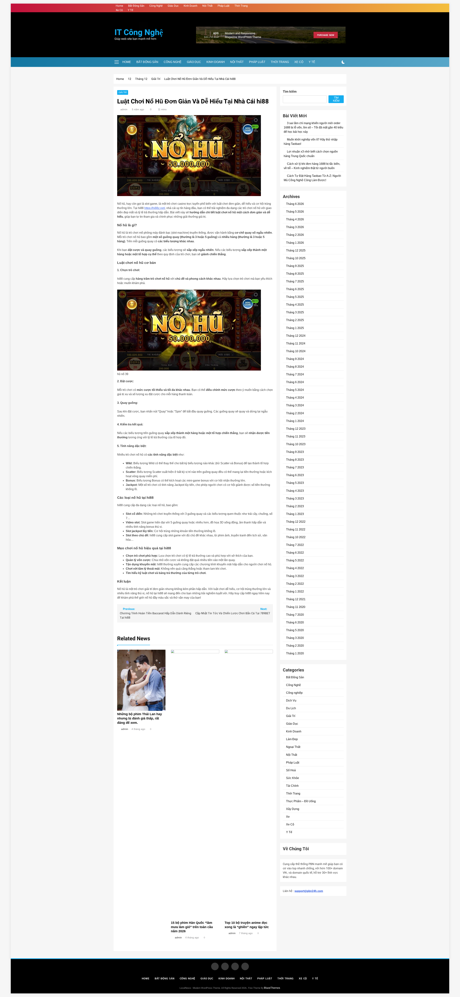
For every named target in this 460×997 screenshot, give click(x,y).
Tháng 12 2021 (295, 599)
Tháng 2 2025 (295, 320)
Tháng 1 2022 (295, 591)
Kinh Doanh (190, 6)
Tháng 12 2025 (295, 250)
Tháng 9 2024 (295, 358)
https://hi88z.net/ (154, 208)
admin (123, 109)
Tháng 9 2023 (295, 451)
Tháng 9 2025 (295, 265)
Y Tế (130, 10)
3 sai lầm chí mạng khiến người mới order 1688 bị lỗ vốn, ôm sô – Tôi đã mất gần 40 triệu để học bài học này (313, 127)
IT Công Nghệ (138, 32)
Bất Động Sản (136, 6)
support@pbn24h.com (309, 891)
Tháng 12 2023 (295, 428)
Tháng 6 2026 (295, 203)
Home (119, 6)
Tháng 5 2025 (295, 296)
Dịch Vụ (291, 700)
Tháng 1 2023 (295, 513)
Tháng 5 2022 (295, 560)
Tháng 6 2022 (295, 552)
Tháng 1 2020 (295, 653)
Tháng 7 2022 (295, 544)
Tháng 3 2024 (295, 405)
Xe (288, 816)
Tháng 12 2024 (295, 335)
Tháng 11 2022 (295, 529)
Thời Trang (241, 6)
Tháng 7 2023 (295, 467)
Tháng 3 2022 (295, 576)
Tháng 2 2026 (295, 234)
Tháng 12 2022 (295, 521)
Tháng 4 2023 (295, 490)
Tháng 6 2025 (295, 289)
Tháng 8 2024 (295, 366)
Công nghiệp (294, 692)
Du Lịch (291, 708)
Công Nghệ (156, 6)
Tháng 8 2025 (295, 273)
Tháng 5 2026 (295, 211)
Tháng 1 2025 (295, 328)
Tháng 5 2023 (295, 482)
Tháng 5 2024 (295, 389)
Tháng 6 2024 (295, 382)
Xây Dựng (292, 808)
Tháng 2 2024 (295, 413)
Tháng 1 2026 (295, 242)
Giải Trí (123, 92)
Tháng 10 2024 (295, 351)
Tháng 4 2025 (295, 304)
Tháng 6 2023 (295, 475)
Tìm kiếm (290, 91)
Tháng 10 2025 (295, 258)
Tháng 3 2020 (295, 637)
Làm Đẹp (292, 739)
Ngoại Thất (293, 746)
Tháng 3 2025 (295, 312)
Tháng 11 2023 (295, 436)
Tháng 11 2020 (295, 606)
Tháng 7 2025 (295, 281)
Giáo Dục (173, 6)
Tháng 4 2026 (295, 219)
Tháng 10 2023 (295, 444)
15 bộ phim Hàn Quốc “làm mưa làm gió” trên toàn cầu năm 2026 (192, 927)
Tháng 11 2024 (295, 343)
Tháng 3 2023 (295, 498)
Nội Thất (207, 6)
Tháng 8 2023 (295, 459)
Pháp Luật (223, 6)
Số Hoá (291, 770)
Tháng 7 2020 (295, 614)
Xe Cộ (119, 10)
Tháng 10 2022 (295, 537)
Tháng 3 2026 (295, 227)
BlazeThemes (272, 988)
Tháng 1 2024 (295, 421)
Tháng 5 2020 (295, 630)
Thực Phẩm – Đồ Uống (301, 801)
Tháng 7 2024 (295, 374)
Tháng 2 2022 (295, 583)
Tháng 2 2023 (295, 506)
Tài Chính (292, 785)
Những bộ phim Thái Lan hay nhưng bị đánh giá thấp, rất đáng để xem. (139, 718)
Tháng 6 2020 (295, 622)
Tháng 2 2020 (295, 645)
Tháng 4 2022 (295, 568)
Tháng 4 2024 (295, 397)
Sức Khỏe (292, 778)
